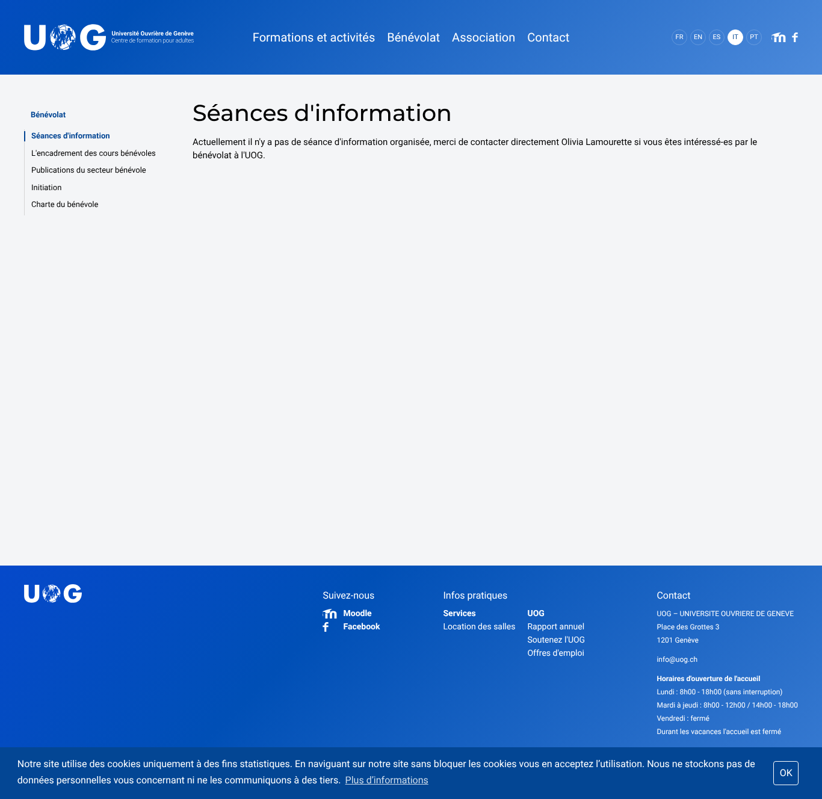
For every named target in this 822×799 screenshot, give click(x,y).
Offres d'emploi (555, 653)
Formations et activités (314, 37)
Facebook (361, 627)
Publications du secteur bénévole (88, 170)
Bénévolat (48, 115)
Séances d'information (70, 136)
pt (754, 37)
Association (483, 37)
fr (680, 37)
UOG (535, 614)
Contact (548, 37)
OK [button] (786, 773)
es (717, 37)
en (698, 37)
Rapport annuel (555, 627)
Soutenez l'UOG (556, 640)
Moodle (357, 614)
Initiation (46, 188)
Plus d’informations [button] (386, 780)
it (735, 37)
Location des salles (479, 627)
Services (459, 614)
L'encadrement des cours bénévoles (93, 153)
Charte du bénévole (64, 204)
